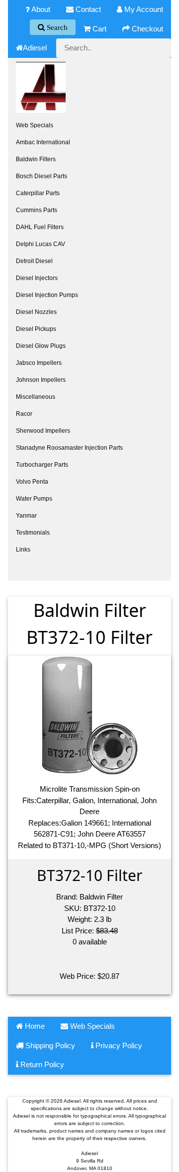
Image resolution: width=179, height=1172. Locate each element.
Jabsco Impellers (39, 362)
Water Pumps (34, 498)
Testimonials (33, 532)
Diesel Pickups (36, 328)
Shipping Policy (49, 1045)
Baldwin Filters (36, 159)
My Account (142, 9)
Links (23, 549)
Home (34, 1026)
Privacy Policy (117, 1045)
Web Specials (34, 125)
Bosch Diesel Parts (41, 176)
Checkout (146, 28)
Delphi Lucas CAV (40, 244)
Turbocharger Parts (42, 464)
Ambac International (43, 142)
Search (56, 27)
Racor (24, 413)
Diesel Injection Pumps (47, 295)
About (40, 9)
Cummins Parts (36, 210)
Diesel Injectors (37, 278)
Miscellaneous (35, 396)
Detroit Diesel (34, 261)
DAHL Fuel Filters (40, 227)
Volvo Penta (32, 481)
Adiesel (35, 47)
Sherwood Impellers (43, 430)
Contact (87, 9)
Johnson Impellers (41, 379)
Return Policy (41, 1064)
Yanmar (26, 515)
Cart (98, 28)
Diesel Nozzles (36, 311)
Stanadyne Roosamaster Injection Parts (69, 447)
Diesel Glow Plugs (41, 345)
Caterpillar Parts (38, 193)
